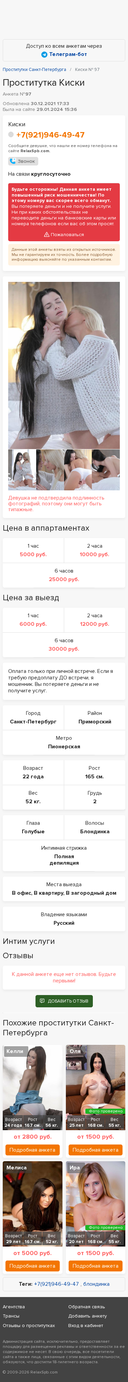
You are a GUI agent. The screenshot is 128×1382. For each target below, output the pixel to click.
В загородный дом (91, 893)
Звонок (26, 161)
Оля (75, 1051)
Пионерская (64, 746)
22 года (33, 776)
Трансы (11, 1316)
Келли (14, 1051)
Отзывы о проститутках (29, 1325)
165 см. (94, 776)
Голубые (33, 831)
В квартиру (48, 893)
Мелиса (16, 1167)
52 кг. (33, 801)
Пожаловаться (67, 234)
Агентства (14, 1307)
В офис (21, 893)
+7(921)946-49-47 (50, 135)
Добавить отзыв (68, 1001)
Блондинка (95, 831)
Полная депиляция (64, 859)
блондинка (96, 1284)
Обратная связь (86, 1307)
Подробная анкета (32, 1150)
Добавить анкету (87, 1316)
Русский (64, 923)
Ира (75, 1167)
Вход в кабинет (85, 1325)
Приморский (95, 721)
